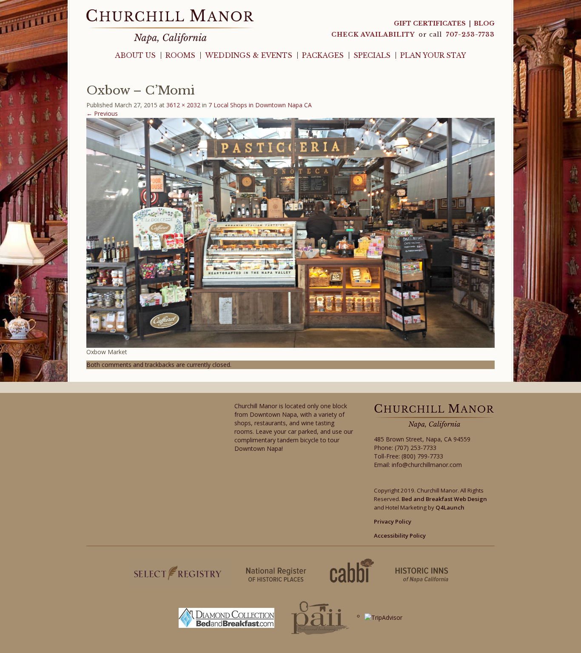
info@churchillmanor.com (427, 465)
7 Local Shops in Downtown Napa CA (260, 105)
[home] (170, 26)
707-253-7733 (470, 34)
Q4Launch (450, 507)
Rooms (180, 55)
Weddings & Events (248, 55)
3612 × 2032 (183, 105)
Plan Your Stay (433, 55)
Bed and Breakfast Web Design (444, 499)
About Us (135, 55)
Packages (323, 55)
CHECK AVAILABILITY (373, 34)
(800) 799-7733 (422, 456)
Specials (371, 55)
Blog (484, 23)
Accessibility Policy (400, 535)
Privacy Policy (392, 521)
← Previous (102, 113)
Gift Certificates (430, 23)
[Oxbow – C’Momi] (290, 232)
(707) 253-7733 (415, 448)
